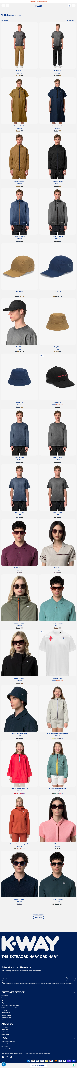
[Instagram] (7, 1056)
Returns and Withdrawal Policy (10, 1005)
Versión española (6, 1017)
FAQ (3, 1000)
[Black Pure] (22, 75)
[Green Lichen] (15, 848)
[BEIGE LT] (56, 738)
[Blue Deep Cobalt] (60, 738)
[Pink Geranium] (60, 793)
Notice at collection (38, 1066)
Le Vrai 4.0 (5, 1032)
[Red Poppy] (19, 793)
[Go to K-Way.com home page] (38, 6)
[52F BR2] (56, 628)
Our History (5, 1027)
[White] (57, 683)
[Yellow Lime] (53, 738)
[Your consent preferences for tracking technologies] (73, 1064)
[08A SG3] (60, 572)
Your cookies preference (8, 1041)
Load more (38, 917)
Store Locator (5, 1029)
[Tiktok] (11, 1056)
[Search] (7, 5)
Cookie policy (5, 1046)
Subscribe (70, 979)
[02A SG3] (60, 904)
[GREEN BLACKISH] (53, 793)
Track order (5, 998)
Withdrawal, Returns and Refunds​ (11, 1007)
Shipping (4, 1003)
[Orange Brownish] (19, 848)
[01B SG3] (60, 628)
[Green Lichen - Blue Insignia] (22, 738)
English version (6, 1012)
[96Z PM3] (57, 904)
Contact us (5, 995)
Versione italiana (6, 1015)
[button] (71, 20)
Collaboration (5, 1034)
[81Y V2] (19, 572)
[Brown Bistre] (18, 75)
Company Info (47, 1053)
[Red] (15, 793)
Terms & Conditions (7, 1049)
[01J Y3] (57, 848)
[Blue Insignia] (22, 131)
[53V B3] (53, 904)
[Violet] (22, 793)
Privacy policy (5, 1044)
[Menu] (3, 5)
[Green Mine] (56, 793)
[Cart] (73, 5)
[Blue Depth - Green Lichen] (18, 738)
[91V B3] (19, 904)
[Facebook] (3, 1056)
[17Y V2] (56, 572)
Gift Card (4, 1010)
